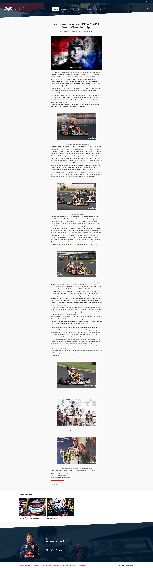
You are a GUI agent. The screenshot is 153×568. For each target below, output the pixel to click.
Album (80, 9)
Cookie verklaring (46, 565)
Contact (62, 565)
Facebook (56, 550)
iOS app (73, 565)
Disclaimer (55, 565)
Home (78, 538)
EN (151, 1)
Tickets (98, 9)
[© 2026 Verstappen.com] (76, 53)
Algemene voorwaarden (25, 565)
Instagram (47, 550)
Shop (89, 9)
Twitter (51, 550)
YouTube (60, 550)
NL (147, 1)
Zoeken (148, 9)
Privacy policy (36, 565)
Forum (78, 548)
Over (73, 9)
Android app (82, 565)
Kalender (65, 9)
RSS (67, 565)
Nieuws (55, 9)
